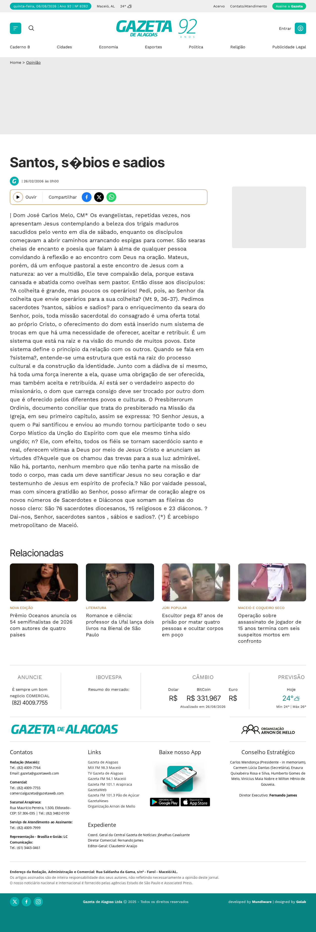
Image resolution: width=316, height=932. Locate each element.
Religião (237, 47)
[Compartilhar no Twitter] (99, 197)
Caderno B (20, 47)
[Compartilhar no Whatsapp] (111, 197)
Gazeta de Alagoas (103, 762)
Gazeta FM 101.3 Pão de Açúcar (113, 795)
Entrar (285, 28)
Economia (108, 47)
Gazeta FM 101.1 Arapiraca (110, 784)
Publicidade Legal (289, 47)
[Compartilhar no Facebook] (87, 197)
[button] (300, 28)
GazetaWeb (97, 789)
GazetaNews (98, 800)
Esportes (153, 47)
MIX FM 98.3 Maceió (104, 767)
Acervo (219, 6)
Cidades (64, 47)
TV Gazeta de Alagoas (105, 773)
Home (15, 62)
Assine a (289, 6)
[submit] (31, 28)
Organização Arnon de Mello (111, 806)
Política (196, 47)
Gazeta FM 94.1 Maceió (107, 778)
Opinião (33, 62)
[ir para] (180, 779)
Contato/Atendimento (248, 6)
